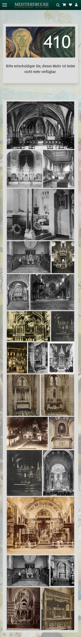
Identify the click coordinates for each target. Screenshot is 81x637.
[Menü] (4, 5)
